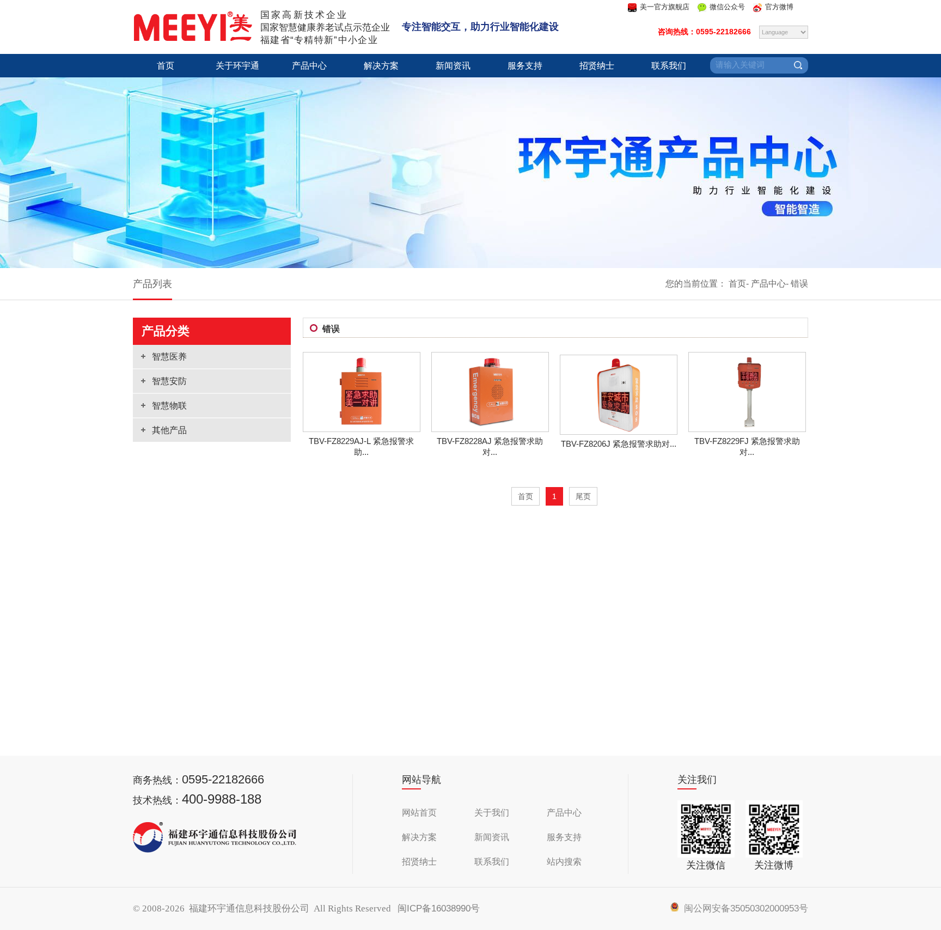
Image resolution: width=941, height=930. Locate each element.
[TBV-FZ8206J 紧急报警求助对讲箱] (618, 431)
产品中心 (309, 65)
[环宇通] (193, 38)
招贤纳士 (596, 65)
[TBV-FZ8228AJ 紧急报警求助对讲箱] (490, 428)
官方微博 (779, 7)
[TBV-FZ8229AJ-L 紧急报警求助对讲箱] (361, 428)
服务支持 (525, 65)
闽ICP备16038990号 (439, 908)
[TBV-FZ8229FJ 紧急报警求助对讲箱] (747, 428)
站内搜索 (564, 861)
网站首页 (419, 812)
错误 (799, 283)
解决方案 (381, 65)
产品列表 (152, 283)
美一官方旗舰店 (664, 7)
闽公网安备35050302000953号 (743, 908)
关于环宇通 (237, 65)
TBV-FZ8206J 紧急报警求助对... (618, 443)
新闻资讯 (453, 65)
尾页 (583, 496)
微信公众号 (727, 7)
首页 (165, 65)
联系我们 (668, 65)
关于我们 (491, 812)
